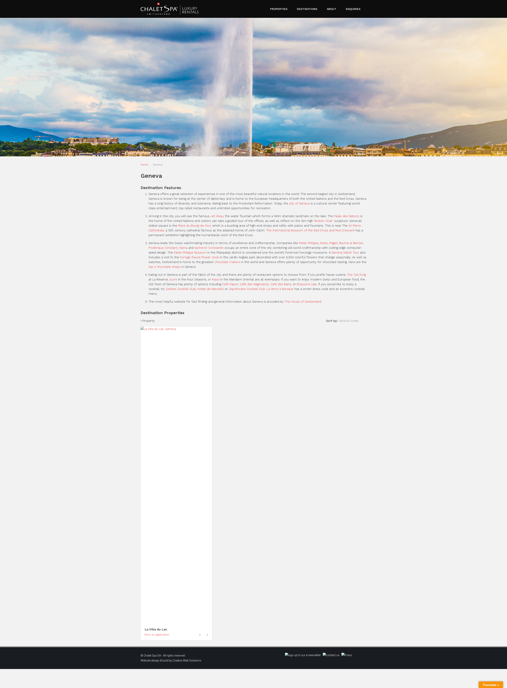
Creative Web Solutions (186, 660)
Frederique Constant (163, 248)
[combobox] (352, 321)
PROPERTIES (278, 8)
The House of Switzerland (303, 301)
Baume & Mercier (351, 243)
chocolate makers (227, 262)
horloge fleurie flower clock (199, 257)
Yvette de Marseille (210, 289)
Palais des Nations (346, 216)
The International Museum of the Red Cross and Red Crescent (310, 230)
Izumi (173, 279)
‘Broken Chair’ (323, 221)
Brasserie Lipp (307, 284)
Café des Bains (280, 284)
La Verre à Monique (280, 289)
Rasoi (215, 279)
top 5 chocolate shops (164, 267)
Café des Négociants (254, 284)
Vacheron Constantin (209, 248)
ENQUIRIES (353, 8)
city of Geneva (299, 203)
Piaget (333, 243)
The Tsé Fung (356, 275)
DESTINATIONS (307, 8)
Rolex (324, 243)
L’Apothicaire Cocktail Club (247, 289)
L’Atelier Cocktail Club (181, 289)
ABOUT (331, 8)
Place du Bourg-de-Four (194, 225)
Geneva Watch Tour (345, 252)
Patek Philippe (308, 243)
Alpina (183, 248)
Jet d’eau (217, 216)
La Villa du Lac (156, 629)
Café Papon (230, 284)
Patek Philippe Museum (190, 252)
